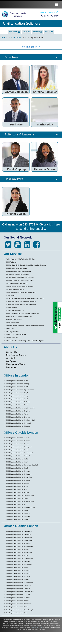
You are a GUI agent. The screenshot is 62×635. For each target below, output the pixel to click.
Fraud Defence (11, 295)
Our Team (13, 32)
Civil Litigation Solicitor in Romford (17, 573)
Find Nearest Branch (16, 355)
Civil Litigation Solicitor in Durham (17, 492)
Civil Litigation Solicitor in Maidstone (18, 534)
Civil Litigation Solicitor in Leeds (17, 510)
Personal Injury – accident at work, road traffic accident (25, 325)
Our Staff (10, 358)
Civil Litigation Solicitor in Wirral (16, 607)
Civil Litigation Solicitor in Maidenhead (19, 531)
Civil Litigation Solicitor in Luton (17, 519)
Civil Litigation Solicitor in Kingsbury (18, 411)
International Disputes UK (15, 310)
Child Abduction (11, 262)
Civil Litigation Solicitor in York (16, 613)
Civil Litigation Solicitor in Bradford (18, 456)
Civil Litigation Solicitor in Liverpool (18, 516)
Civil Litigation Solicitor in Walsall (17, 601)
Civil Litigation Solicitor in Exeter (17, 498)
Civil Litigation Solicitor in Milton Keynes (19, 540)
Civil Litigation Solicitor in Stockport (18, 588)
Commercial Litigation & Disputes (17, 274)
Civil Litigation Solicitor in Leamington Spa (20, 507)
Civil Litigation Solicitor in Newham (18, 417)
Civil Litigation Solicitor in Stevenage (18, 585)
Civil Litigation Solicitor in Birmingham (19, 447)
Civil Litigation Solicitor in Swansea (18, 595)
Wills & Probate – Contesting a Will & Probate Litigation (25, 341)
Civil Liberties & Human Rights (16, 268)
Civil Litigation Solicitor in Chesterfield (19, 477)
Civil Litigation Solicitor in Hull (16, 504)
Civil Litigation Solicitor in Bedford (17, 444)
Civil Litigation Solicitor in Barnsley (18, 441)
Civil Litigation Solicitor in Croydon (17, 393)
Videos (48, 32)
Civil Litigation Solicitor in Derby (17, 486)
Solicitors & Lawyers (19, 134)
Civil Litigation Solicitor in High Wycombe (20, 501)
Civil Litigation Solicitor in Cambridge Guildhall (22, 465)
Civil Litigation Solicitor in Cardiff (17, 468)
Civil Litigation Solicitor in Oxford (17, 555)
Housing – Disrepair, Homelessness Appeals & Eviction (25, 298)
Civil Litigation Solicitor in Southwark (18, 423)
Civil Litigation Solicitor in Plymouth (18, 561)
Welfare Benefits (12, 338)
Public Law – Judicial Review (16, 335)
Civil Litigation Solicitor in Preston (17, 567)
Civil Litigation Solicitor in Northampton (19, 546)
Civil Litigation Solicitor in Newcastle (18, 543)
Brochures (11, 367)
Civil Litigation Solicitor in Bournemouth (19, 453)
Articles (36, 32)
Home (4, 37)
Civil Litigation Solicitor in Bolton (17, 450)
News (25, 32)
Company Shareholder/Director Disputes (20, 277)
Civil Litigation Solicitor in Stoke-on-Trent (20, 591)
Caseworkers (14, 179)
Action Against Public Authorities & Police (20, 259)
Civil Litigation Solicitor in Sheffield (18, 576)
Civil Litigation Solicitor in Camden (17, 387)
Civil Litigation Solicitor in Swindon (18, 598)
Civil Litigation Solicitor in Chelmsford (18, 474)
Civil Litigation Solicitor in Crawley (17, 483)
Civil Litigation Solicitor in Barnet (17, 381)
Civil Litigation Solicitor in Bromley (17, 384)
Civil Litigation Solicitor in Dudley (17, 489)
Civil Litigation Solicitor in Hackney (18, 402)
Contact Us (11, 352)
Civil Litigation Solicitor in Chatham (18, 471)
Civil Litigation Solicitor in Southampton (19, 582)
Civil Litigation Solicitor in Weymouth (18, 604)
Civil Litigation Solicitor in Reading (17, 570)
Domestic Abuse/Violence (15, 289)
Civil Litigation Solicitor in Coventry (18, 480)
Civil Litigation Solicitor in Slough (17, 579)
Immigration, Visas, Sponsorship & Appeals (21, 304)
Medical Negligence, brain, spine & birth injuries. (22, 313)
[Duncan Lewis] (8, 244)
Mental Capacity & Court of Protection (19, 316)
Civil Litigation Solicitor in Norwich (17, 549)
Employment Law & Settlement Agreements (21, 292)
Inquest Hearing (11, 307)
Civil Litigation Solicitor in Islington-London (20, 408)
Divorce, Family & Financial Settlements (19, 286)
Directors (11, 57)
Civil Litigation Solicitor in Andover (17, 438)
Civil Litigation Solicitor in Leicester (18, 513)
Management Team (15, 364)
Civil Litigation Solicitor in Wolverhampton (20, 610)
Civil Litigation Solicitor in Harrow (17, 405)
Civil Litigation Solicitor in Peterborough (19, 558)
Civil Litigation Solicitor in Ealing (17, 396)
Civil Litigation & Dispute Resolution (18, 271)
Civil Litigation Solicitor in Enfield (17, 399)
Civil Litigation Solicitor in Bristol (17, 462)
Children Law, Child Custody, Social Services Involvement (26, 265)
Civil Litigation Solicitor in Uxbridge (18, 426)
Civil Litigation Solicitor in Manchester (19, 537)
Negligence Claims (12, 322)
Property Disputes (12, 331)
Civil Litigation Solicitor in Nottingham (19, 552)
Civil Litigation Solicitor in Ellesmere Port (20, 495)
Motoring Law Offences (14, 319)
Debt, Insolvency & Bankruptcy (17, 283)
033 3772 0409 (51, 16)
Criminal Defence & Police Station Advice (20, 280)
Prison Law (10, 328)
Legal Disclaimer (37, 627)
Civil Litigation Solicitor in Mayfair (17, 414)
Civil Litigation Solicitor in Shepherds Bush (20, 420)
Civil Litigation (29, 47)
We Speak (11, 361)
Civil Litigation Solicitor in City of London (20, 390)
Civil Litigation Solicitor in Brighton (17, 459)
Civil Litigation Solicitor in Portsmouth (19, 564)
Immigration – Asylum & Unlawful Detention (21, 301)
